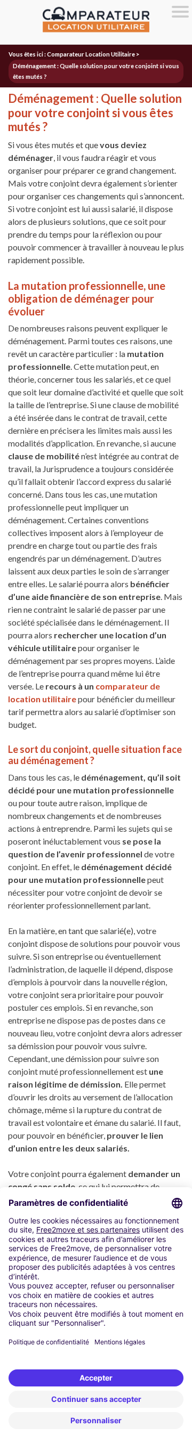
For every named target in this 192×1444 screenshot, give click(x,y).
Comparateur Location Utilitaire (91, 54)
